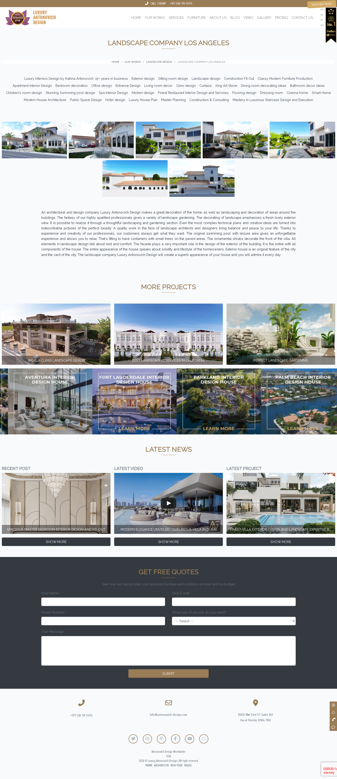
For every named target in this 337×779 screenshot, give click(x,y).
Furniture (197, 17)
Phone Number (54, 612)
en (322, 9)
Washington (161, 765)
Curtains (205, 86)
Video (248, 17)
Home (136, 17)
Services (176, 17)
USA (168, 756)
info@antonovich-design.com (168, 715)
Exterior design (143, 78)
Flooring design (244, 93)
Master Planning (173, 100)
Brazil (188, 765)
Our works (155, 17)
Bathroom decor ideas (307, 86)
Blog (235, 17)
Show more (56, 542)
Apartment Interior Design (32, 86)
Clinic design (186, 86)
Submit (168, 673)
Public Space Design (86, 100)
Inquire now (322, 4)
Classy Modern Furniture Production (285, 78)
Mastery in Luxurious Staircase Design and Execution (273, 100)
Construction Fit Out (239, 78)
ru (322, 25)
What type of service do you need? (200, 612)
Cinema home (297, 93)
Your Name (51, 593)
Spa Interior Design (113, 93)
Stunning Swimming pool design (70, 93)
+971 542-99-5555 (181, 3)
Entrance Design (128, 86)
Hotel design (115, 100)
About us (218, 17)
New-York (176, 765)
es (321, 15)
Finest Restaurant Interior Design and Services (193, 93)
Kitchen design (143, 93)
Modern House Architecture (45, 100)
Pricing (281, 17)
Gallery (264, 17)
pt (321, 20)
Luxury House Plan (143, 100)
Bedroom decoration (71, 86)
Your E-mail (181, 593)
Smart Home (321, 93)
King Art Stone (226, 86)
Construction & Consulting (209, 100)
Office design (101, 86)
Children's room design (24, 93)
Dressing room (271, 93)
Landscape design (206, 78)
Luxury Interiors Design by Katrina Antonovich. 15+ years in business (76, 78)
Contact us (302, 17)
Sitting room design (173, 78)
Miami (148, 765)
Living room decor (158, 86)
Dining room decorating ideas (263, 86)
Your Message (53, 632)
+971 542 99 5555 (81, 715)
